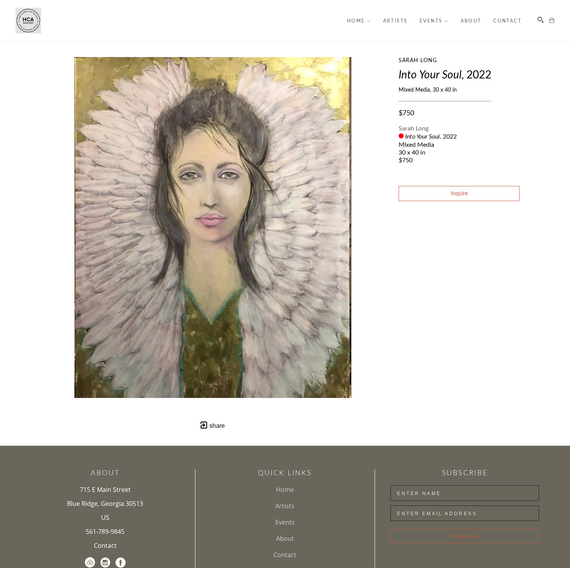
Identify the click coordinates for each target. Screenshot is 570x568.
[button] (359, 21)
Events (285, 522)
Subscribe (465, 536)
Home (285, 489)
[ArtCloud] (90, 563)
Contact (105, 545)
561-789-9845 (105, 531)
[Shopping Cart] (551, 20)
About (285, 538)
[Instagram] (105, 563)
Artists (284, 506)
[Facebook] (121, 563)
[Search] (540, 20)
